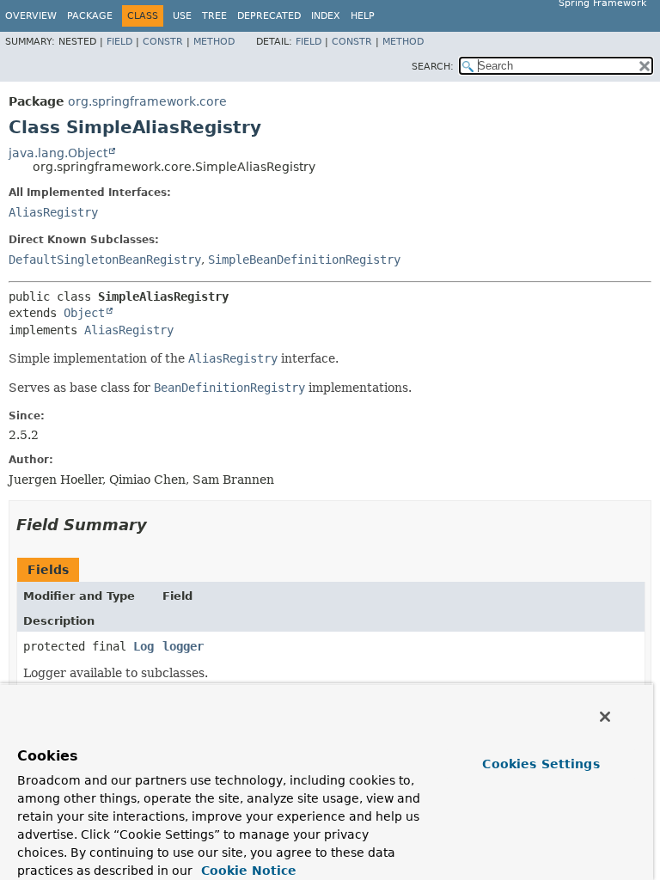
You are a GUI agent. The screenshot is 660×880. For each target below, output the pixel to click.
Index (325, 15)
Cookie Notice (246, 870)
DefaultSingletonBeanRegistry (105, 259)
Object (84, 313)
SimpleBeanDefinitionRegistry (304, 259)
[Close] (605, 717)
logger (183, 646)
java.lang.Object (58, 153)
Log (143, 646)
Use (182, 15)
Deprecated (269, 15)
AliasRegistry (53, 212)
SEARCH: (433, 66)
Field (119, 41)
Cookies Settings (540, 764)
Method (214, 41)
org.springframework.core (147, 101)
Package (90, 15)
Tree (214, 15)
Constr (163, 41)
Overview (31, 15)
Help (363, 15)
